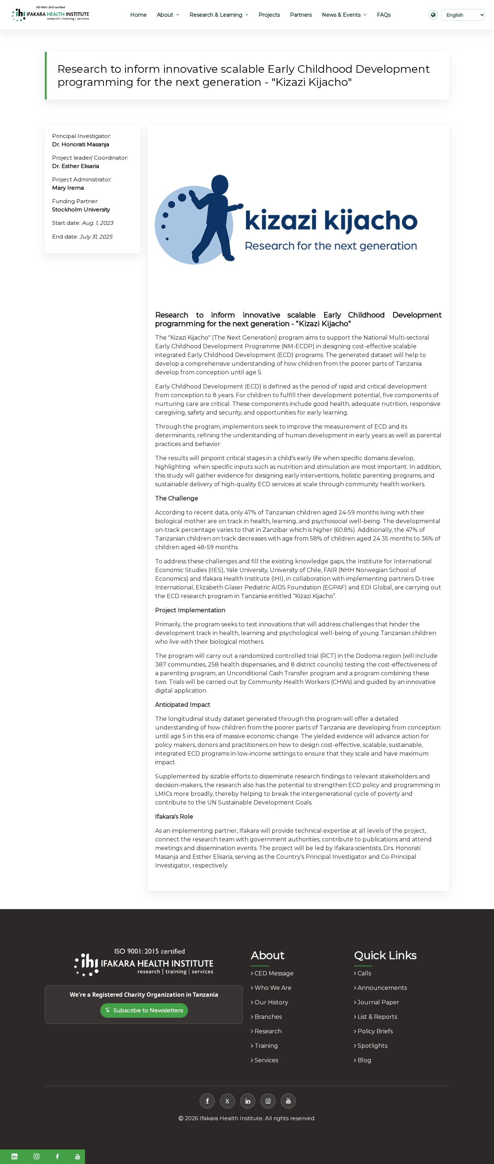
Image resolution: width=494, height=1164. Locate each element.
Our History (270, 1002)
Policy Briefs (374, 1031)
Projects (269, 15)
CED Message (273, 973)
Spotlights (371, 1045)
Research (267, 1031)
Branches (267, 1016)
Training (265, 1045)
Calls (363, 973)
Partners (301, 15)
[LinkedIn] (247, 1101)
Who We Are (272, 987)
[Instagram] (268, 1101)
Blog (363, 1060)
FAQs (384, 15)
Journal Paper (377, 1002)
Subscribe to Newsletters (148, 1010)
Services (265, 1060)
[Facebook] (207, 1101)
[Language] (433, 15)
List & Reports (376, 1016)
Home (138, 15)
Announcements (381, 987)
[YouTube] (288, 1101)
